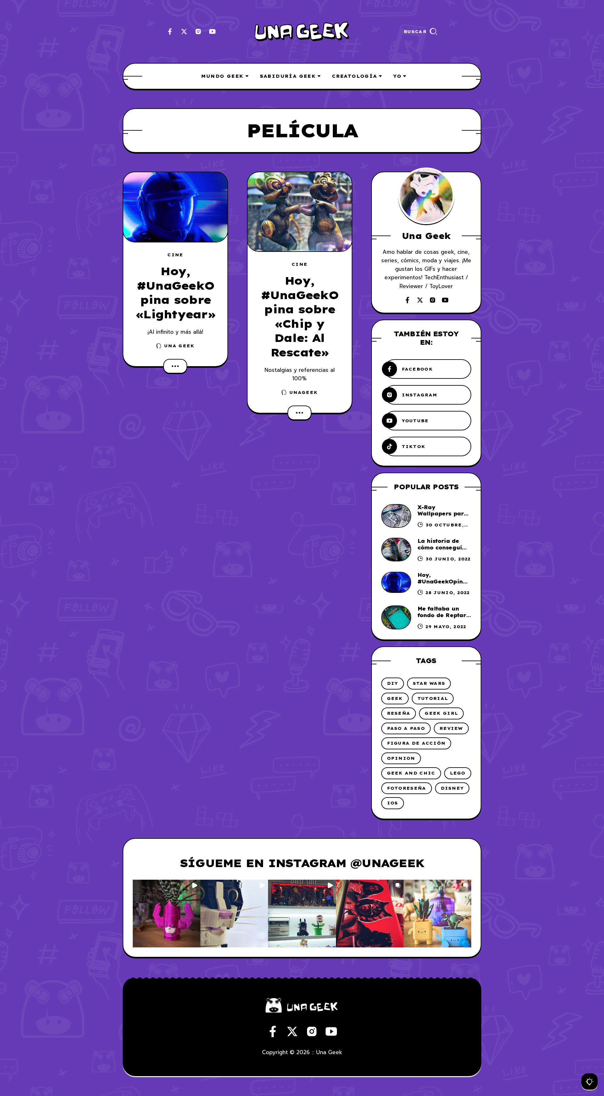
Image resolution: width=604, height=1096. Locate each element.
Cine (175, 254)
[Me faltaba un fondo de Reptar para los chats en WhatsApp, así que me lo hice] (396, 617)
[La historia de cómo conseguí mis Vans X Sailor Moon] (396, 549)
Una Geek (179, 345)
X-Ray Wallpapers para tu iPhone (442, 514)
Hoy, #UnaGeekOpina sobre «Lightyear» (175, 292)
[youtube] (212, 31)
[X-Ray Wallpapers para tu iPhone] (396, 516)
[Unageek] (302, 31)
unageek (303, 392)
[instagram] (198, 31)
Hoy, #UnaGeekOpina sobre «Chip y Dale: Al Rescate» (299, 316)
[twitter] (184, 31)
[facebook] (170, 31)
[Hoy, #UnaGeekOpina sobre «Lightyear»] (175, 207)
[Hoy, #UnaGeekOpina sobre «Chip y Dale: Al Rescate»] (299, 212)
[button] (166, 913)
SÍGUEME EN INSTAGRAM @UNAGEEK (302, 863)
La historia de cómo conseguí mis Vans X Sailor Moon (443, 551)
